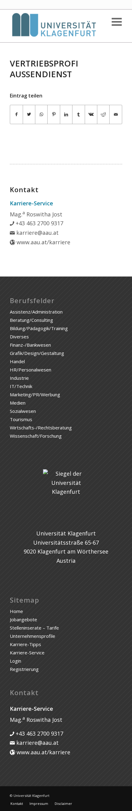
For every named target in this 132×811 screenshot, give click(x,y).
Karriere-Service (27, 652)
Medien (17, 403)
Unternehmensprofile (32, 636)
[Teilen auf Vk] (91, 114)
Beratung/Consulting (31, 320)
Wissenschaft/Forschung (36, 436)
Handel (17, 361)
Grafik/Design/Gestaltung (37, 353)
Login (15, 661)
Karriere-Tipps (25, 644)
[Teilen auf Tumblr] (78, 114)
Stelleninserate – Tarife (34, 628)
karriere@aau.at (37, 232)
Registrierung (24, 669)
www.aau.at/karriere (42, 242)
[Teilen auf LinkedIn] (66, 114)
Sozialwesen (23, 411)
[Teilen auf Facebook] (16, 114)
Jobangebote (23, 619)
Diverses (19, 336)
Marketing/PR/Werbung (35, 394)
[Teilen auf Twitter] (29, 114)
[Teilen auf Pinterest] (54, 114)
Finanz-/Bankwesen (30, 345)
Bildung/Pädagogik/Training (39, 328)
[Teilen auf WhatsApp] (41, 114)
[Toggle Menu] (116, 22)
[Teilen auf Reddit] (103, 114)
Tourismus (21, 419)
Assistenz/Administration (36, 312)
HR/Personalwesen (30, 370)
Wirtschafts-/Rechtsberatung (41, 428)
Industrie (19, 378)
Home (16, 611)
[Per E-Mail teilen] (116, 114)
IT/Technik (21, 386)
